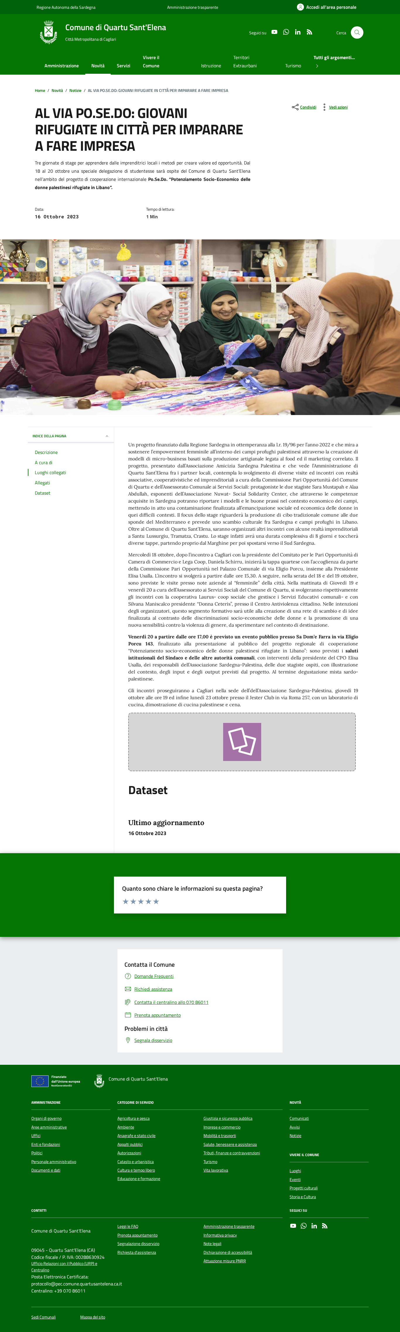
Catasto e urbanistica (135, 1161)
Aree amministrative (49, 1127)
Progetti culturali (304, 1188)
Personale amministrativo (53, 1161)
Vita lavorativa (216, 1170)
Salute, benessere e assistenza (230, 1144)
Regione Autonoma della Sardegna (66, 7)
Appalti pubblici (130, 1144)
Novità (98, 65)
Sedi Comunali (43, 1317)
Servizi (123, 65)
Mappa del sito (92, 1317)
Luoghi (295, 1171)
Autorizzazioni (129, 1153)
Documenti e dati (45, 1170)
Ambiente (125, 1127)
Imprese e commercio (222, 1127)
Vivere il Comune (151, 61)
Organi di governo (46, 1118)
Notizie (295, 1135)
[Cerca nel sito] (357, 32)
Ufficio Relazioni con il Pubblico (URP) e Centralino (64, 1267)
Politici (36, 1153)
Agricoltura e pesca (133, 1118)
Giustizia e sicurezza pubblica (228, 1118)
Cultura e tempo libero (136, 1170)
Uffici (35, 1135)
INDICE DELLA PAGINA (49, 436)
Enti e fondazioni (45, 1144)
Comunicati (299, 1118)
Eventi (295, 1179)
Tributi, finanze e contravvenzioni (232, 1153)
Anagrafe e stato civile (136, 1135)
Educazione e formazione (138, 1178)
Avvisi (295, 1127)
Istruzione (211, 65)
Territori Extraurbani (245, 61)
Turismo (293, 65)
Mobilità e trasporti (220, 1135)
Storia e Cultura (303, 1197)
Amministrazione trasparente (192, 7)
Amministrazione (62, 65)
